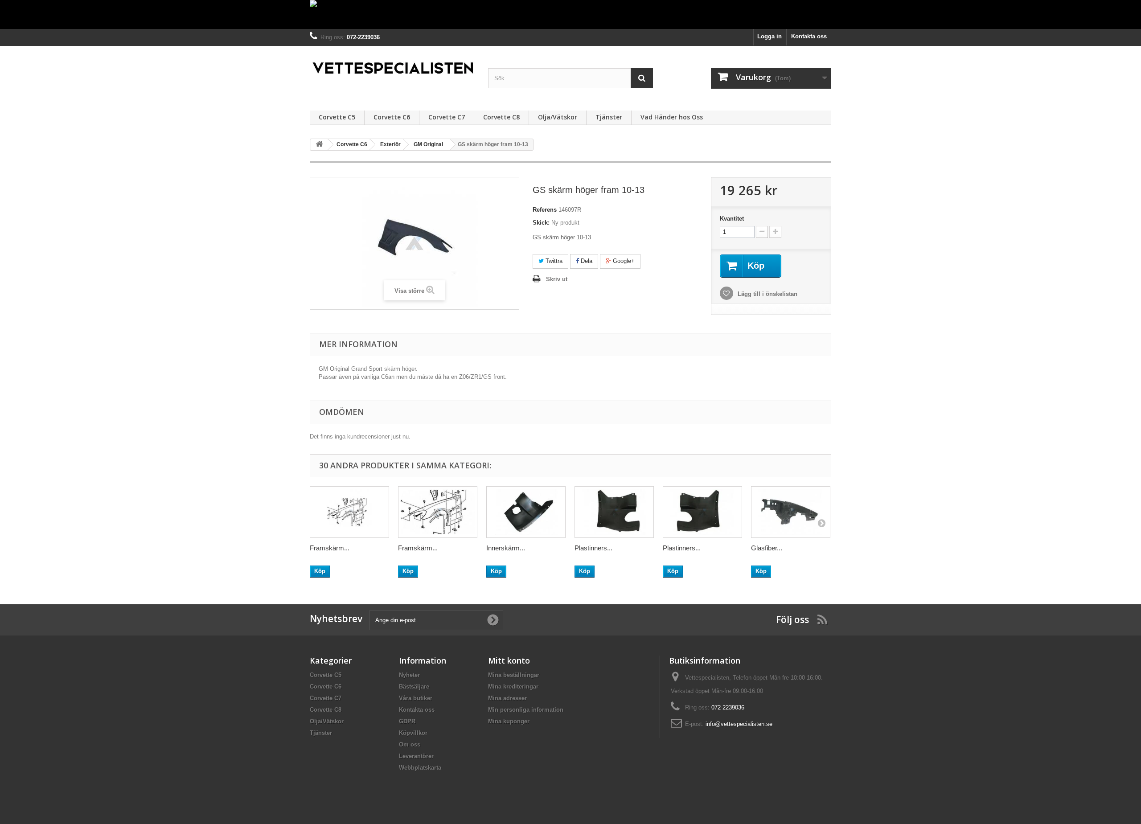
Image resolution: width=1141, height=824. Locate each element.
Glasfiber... (766, 548)
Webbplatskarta (420, 767)
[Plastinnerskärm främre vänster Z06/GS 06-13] (614, 512)
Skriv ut (556, 279)
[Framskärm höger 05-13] (349, 512)
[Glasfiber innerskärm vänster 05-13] (790, 512)
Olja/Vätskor (557, 117)
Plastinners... (593, 548)
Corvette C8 (501, 117)
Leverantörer (416, 756)
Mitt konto (509, 660)
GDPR (407, 721)
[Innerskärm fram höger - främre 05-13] (526, 512)
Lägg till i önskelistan (766, 294)
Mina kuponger (508, 721)
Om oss (409, 744)
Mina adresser (507, 698)
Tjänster (608, 117)
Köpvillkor (413, 733)
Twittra (553, 261)
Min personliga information (525, 709)
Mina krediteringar (513, 686)
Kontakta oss (809, 36)
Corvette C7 (446, 117)
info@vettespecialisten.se (739, 724)
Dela (585, 261)
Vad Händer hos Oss (671, 117)
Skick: (541, 222)
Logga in (769, 36)
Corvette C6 (391, 117)
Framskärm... (329, 548)
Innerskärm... (505, 548)
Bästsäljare (414, 686)
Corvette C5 (337, 117)
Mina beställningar (513, 675)
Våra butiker (415, 698)
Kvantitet (732, 218)
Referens (545, 209)
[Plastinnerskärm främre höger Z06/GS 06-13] (702, 512)
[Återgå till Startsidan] (319, 144)
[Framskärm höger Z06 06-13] (437, 512)
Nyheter (409, 675)
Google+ (623, 261)
